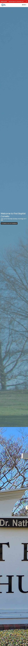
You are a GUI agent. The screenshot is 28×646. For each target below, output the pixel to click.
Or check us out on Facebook (9, 223)
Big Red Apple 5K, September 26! (16, 1)
